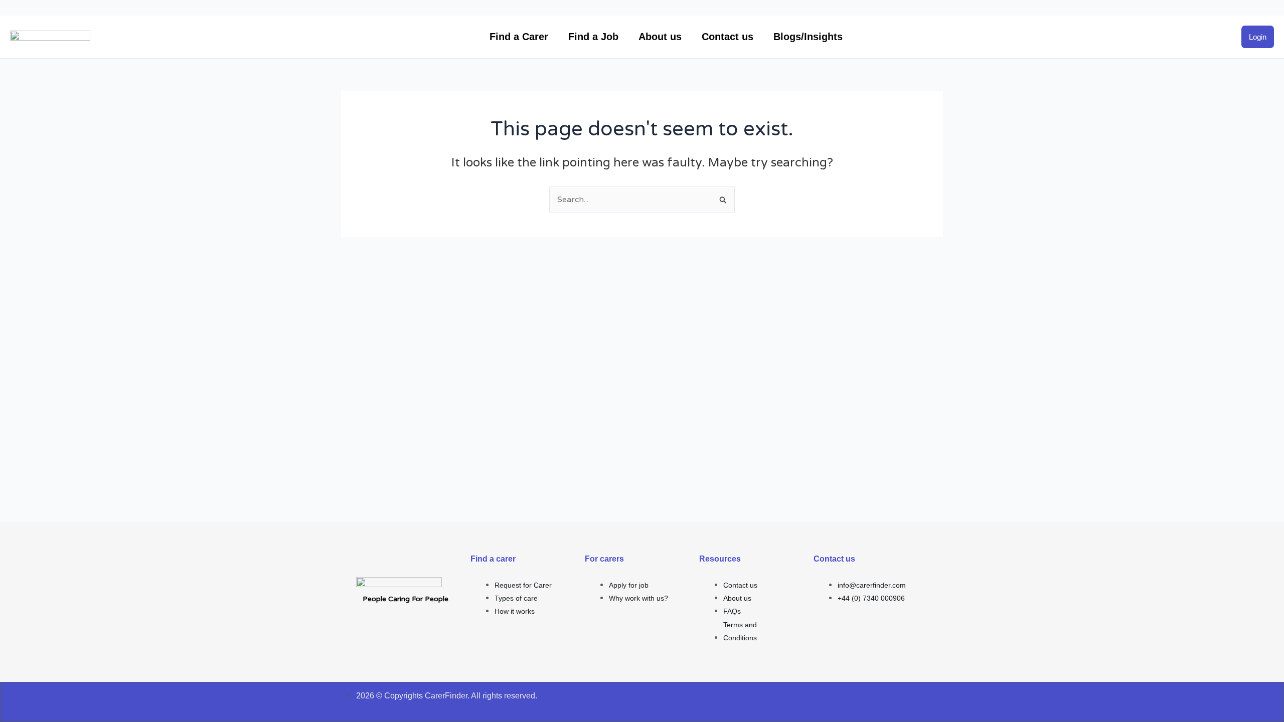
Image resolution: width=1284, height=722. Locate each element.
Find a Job (593, 37)
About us (660, 37)
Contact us (727, 37)
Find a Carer (519, 37)
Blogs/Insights (808, 37)
